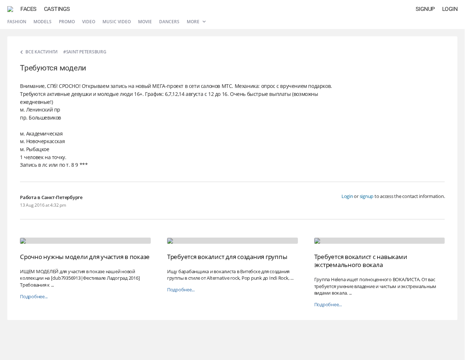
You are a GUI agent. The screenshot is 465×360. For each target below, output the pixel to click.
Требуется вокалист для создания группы (227, 256)
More (194, 22)
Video (88, 22)
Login (450, 8)
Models (42, 22)
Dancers (169, 22)
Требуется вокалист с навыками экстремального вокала (360, 260)
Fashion (16, 22)
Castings (57, 8)
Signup (425, 8)
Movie (145, 22)
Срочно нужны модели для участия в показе (85, 256)
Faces (28, 8)
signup (367, 196)
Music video (116, 22)
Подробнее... (34, 296)
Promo (67, 22)
